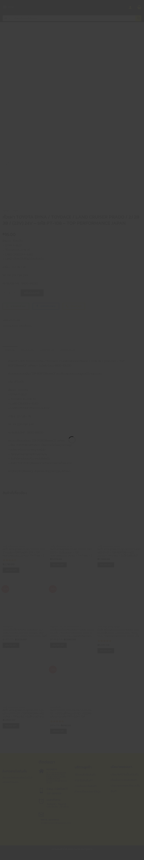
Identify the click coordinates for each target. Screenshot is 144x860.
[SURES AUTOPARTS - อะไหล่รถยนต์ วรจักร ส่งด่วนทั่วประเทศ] (72, 423)
